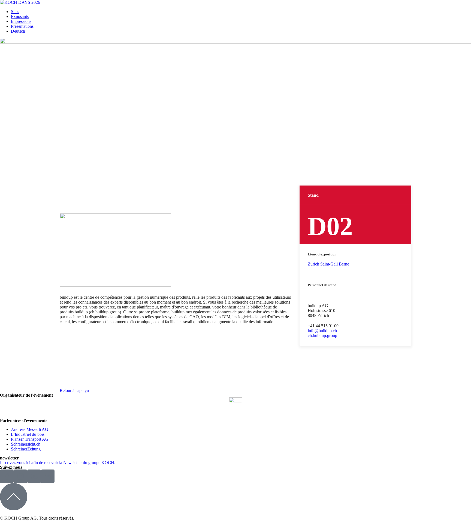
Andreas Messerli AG (29, 429)
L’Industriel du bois (27, 434)
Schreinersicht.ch (25, 444)
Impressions (21, 21)
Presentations (22, 26)
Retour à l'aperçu (74, 390)
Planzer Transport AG (30, 439)
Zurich (313, 264)
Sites (15, 11)
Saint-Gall (329, 264)
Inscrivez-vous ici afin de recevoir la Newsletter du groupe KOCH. (57, 462)
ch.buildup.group (322, 335)
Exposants (20, 16)
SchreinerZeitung (26, 449)
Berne (344, 264)
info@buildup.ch (322, 330)
